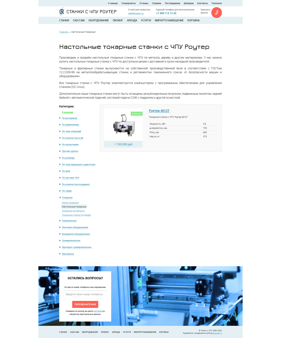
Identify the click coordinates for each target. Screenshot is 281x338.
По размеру (68, 157)
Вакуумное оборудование (76, 233)
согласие (98, 311)
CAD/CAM (79, 20)
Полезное (217, 3)
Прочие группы (70, 151)
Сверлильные (69, 220)
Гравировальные (71, 240)
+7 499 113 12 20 (166, 13)
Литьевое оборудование (75, 227)
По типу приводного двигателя (78, 164)
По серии (67, 190)
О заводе (113, 3)
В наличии (67, 112)
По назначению (70, 144)
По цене (66, 170)
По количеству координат (76, 184)
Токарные (67, 197)
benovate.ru (217, 333)
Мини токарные (70, 202)
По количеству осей (72, 137)
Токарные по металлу (73, 210)
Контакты (202, 3)
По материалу (69, 118)
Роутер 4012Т (159, 110)
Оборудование (98, 20)
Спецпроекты (128, 3)
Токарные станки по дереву (76, 214)
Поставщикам (172, 3)
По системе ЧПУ (70, 177)
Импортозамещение (169, 20)
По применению (70, 124)
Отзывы (144, 3)
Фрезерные (68, 253)
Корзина (193, 20)
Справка (156, 3)
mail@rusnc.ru (135, 13)
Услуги (146, 20)
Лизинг (118, 20)
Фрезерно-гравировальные (76, 247)
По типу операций (71, 131)
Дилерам (189, 3)
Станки (64, 20)
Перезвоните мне (85, 304)
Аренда (132, 20)
